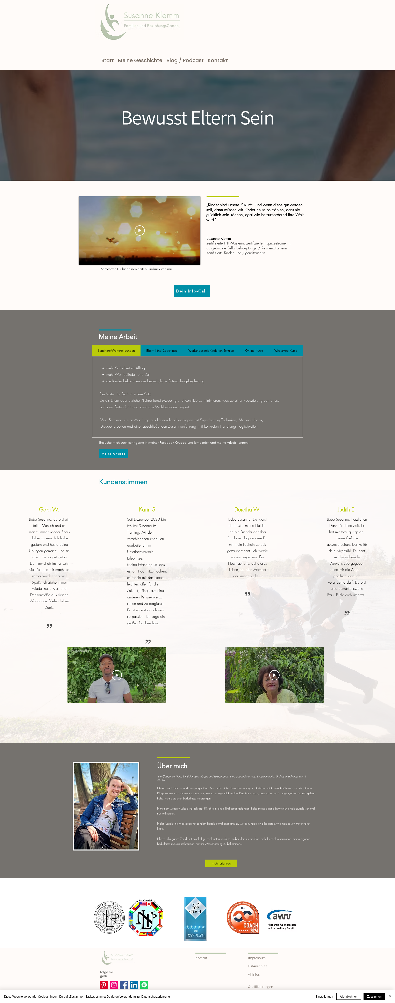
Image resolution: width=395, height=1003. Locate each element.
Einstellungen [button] (324, 996)
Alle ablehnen (349, 996)
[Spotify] (144, 985)
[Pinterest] (104, 985)
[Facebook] (124, 985)
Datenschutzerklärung (155, 996)
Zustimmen (374, 996)
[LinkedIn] (134, 985)
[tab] (116, 350)
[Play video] (140, 230)
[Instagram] (114, 985)
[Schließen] (390, 996)
